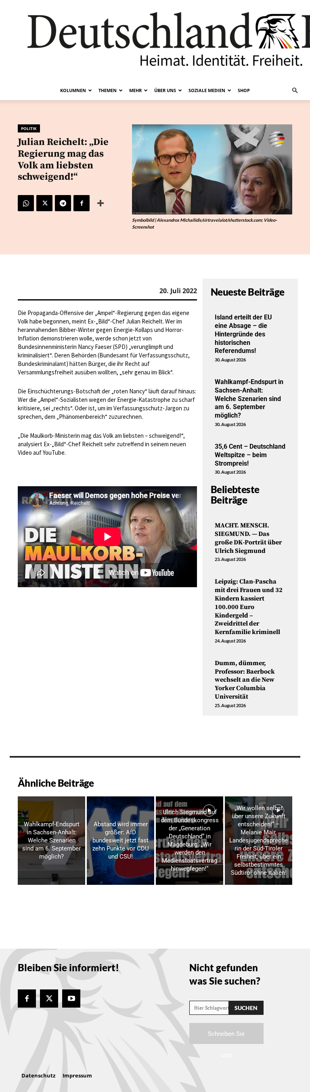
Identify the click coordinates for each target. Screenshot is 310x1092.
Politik (29, 128)
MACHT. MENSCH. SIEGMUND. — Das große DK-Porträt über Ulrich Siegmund (248, 537)
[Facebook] (81, 203)
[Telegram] (63, 203)
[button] (294, 90)
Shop (244, 90)
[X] (44, 203)
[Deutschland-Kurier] (155, 40)
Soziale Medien (207, 90)
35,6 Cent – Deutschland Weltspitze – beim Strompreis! (250, 455)
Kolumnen (73, 90)
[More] (100, 203)
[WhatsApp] (26, 203)
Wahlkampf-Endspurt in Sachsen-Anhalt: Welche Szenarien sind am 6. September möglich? (249, 398)
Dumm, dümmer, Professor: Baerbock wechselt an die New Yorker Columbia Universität (245, 680)
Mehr (135, 90)
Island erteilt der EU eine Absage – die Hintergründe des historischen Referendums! (243, 334)
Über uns (165, 90)
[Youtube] (71, 998)
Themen (107, 90)
